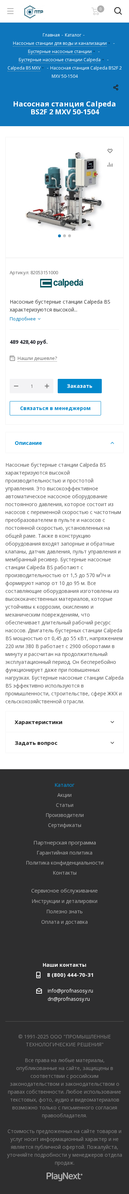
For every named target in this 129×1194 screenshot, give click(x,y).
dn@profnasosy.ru (69, 999)
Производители (65, 815)
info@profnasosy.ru (70, 990)
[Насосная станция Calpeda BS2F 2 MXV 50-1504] (64, 189)
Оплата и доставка (64, 921)
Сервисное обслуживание (64, 890)
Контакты (65, 872)
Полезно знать (64, 911)
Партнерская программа (64, 842)
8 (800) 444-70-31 (70, 974)
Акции (64, 794)
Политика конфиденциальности (65, 862)
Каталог (64, 784)
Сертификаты (64, 825)
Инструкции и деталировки (64, 901)
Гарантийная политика (64, 852)
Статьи (64, 804)
